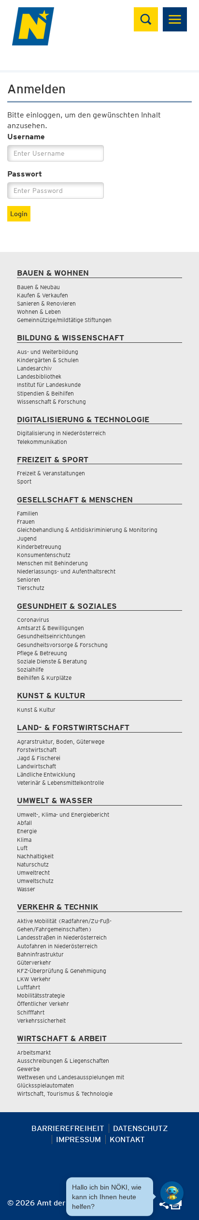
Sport (24, 481)
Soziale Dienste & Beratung (52, 661)
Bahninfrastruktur (40, 954)
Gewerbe (28, 1069)
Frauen (26, 521)
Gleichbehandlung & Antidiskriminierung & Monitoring (87, 529)
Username (26, 136)
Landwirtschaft (36, 766)
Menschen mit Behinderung (52, 563)
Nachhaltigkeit (35, 856)
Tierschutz (30, 587)
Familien (27, 513)
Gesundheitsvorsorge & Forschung (62, 644)
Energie (27, 831)
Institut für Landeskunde (49, 384)
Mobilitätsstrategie (41, 995)
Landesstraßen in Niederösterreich (62, 937)
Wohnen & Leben (39, 311)
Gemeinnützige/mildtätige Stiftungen (64, 319)
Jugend (27, 538)
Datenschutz (140, 1128)
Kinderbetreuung (39, 546)
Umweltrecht (33, 872)
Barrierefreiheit (67, 1128)
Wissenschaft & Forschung (51, 401)
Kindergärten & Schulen (48, 360)
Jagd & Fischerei (38, 758)
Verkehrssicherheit (41, 1020)
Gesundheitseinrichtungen (51, 636)
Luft (22, 848)
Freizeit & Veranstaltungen (51, 473)
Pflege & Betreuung (42, 653)
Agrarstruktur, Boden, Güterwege (60, 741)
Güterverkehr (34, 962)
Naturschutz (33, 864)
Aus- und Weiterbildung (47, 351)
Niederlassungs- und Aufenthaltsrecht (66, 571)
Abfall (24, 822)
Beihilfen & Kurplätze (44, 677)
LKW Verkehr (34, 979)
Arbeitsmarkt (34, 1052)
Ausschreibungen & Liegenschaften (63, 1060)
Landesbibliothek (39, 376)
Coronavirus (33, 619)
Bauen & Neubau (38, 287)
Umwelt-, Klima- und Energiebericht (63, 814)
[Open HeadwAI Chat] (172, 1193)
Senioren (28, 579)
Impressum (78, 1139)
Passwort (24, 173)
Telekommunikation (42, 441)
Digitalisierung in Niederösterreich (61, 433)
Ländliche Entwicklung (46, 774)
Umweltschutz (35, 880)
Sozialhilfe (30, 669)
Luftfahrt (28, 987)
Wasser (26, 889)
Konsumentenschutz (44, 555)
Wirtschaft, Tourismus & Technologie (65, 1093)
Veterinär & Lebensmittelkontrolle (60, 782)
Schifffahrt (30, 1012)
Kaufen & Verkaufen (42, 295)
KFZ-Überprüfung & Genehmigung (61, 970)
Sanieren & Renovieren (46, 303)
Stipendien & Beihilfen (45, 393)
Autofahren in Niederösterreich (57, 946)
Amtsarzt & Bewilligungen (50, 628)
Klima (24, 839)
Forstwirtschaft (37, 749)
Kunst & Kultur (36, 709)
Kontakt (127, 1139)
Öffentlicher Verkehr (43, 1003)
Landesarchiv (34, 368)
